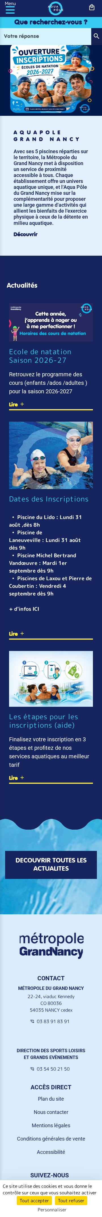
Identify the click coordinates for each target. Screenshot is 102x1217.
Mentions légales (51, 1125)
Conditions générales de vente (51, 1139)
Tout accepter (34, 1200)
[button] (96, 36)
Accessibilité (51, 1152)
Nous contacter (51, 1112)
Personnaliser (52, 1210)
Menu (10, 3)
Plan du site (51, 1099)
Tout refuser (71, 1200)
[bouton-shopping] (91, 7)
